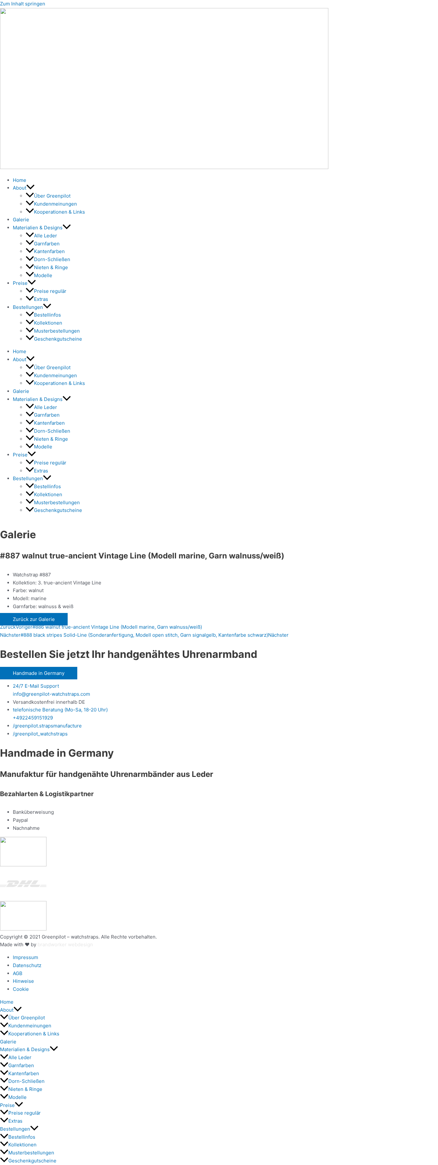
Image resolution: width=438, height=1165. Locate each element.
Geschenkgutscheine (58, 339)
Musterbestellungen (57, 331)
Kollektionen (48, 323)
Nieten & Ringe (51, 267)
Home (19, 180)
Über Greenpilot (52, 196)
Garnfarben (47, 244)
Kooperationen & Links (59, 212)
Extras (41, 299)
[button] (30, 188)
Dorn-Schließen (52, 259)
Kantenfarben (49, 251)
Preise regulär (50, 291)
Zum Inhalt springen (22, 4)
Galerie (21, 220)
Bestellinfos (47, 315)
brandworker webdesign (65, 944)
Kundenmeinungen (55, 204)
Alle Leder (45, 236)
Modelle (43, 275)
